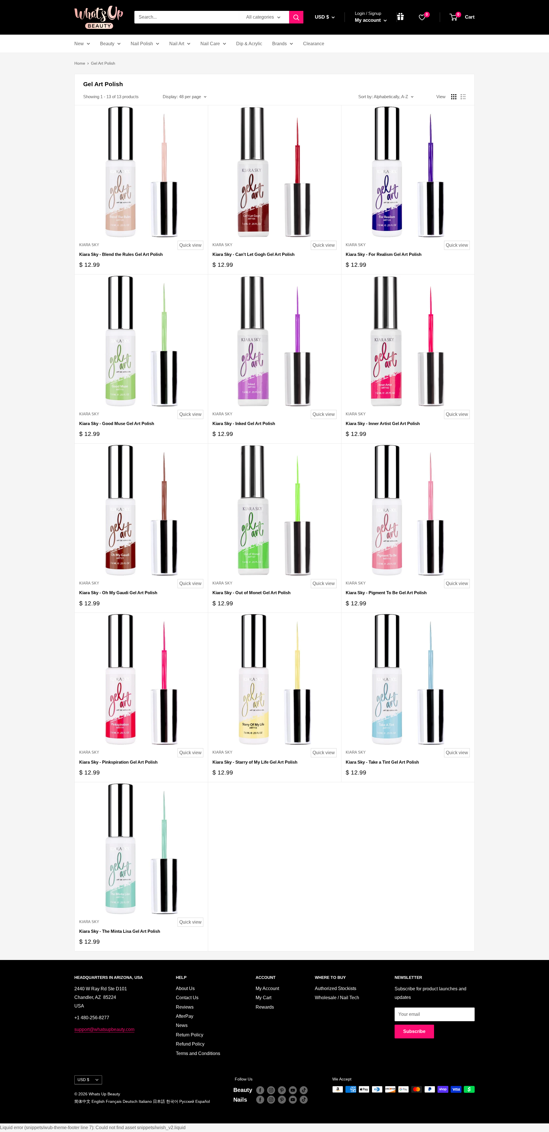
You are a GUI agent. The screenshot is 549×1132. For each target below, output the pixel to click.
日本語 (159, 1101)
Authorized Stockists (335, 988)
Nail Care (210, 43)
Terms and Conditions (198, 1053)
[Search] (296, 17)
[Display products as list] (463, 96)
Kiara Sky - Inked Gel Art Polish (243, 423)
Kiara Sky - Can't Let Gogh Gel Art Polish (253, 254)
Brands (279, 43)
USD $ (83, 1080)
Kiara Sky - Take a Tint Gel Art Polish (382, 762)
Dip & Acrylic (249, 43)
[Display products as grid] (453, 96)
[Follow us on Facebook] (260, 1090)
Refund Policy (190, 1044)
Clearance (313, 43)
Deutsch (130, 1101)
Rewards (265, 1007)
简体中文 (82, 1101)
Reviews (185, 1007)
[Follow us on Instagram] (271, 1090)
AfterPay (184, 1016)
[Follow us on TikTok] (304, 1090)
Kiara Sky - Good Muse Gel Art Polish (116, 423)
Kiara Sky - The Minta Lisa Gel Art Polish (119, 931)
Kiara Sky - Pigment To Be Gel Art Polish (386, 592)
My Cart (263, 997)
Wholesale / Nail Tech (337, 997)
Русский (186, 1101)
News (182, 1025)
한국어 (172, 1101)
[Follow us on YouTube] (293, 1090)
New (79, 43)
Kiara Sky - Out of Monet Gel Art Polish (251, 592)
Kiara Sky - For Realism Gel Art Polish (383, 254)
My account (368, 20)
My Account (267, 988)
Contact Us (187, 997)
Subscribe (414, 1031)
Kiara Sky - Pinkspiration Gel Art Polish (118, 762)
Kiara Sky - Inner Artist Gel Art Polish (383, 423)
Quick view (190, 245)
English (98, 1101)
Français (114, 1101)
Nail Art (176, 43)
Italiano (145, 1101)
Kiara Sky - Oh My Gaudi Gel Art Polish (118, 592)
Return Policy (189, 1034)
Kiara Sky (89, 245)
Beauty (107, 43)
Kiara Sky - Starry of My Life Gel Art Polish (254, 762)
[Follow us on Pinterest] (282, 1090)
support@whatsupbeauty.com (104, 1029)
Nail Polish (142, 43)
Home (79, 63)
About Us (185, 988)
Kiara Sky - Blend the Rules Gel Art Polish (121, 254)
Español (202, 1101)
